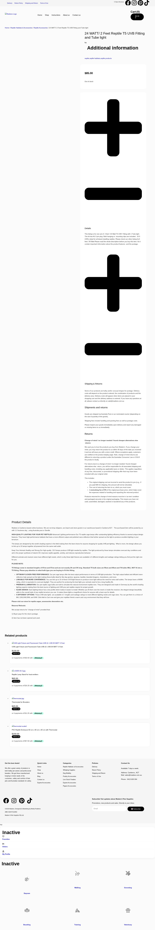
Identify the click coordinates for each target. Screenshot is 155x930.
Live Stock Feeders (69, 779)
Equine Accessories (43, 783)
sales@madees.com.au (133, 775)
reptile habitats (95, 58)
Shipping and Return (31, 3)
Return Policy (19, 3)
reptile (87, 58)
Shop (47, 15)
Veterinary (128, 925)
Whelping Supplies (69, 770)
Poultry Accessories (69, 776)
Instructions (56, 15)
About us (66, 15)
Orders (5, 847)
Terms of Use (44, 3)
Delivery (9, 3)
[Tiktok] (147, 3)
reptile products (106, 58)
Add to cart (16, 653)
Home (40, 15)
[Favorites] (3, 836)
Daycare (27, 893)
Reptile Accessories (41, 28)
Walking (77, 888)
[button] (113, 162)
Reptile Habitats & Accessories (21, 28)
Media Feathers (36, 809)
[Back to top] (140, 756)
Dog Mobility (67, 773)
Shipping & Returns (93, 384)
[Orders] (3, 844)
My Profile (6, 854)
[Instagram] (134, 3)
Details (88, 228)
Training (77, 925)
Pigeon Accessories (69, 786)
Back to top (140, 758)
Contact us (77, 15)
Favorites (6, 839)
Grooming (128, 888)
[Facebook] (128, 3)
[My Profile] (3, 851)
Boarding (27, 925)
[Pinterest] (140, 3)
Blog (38, 776)
